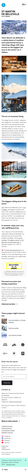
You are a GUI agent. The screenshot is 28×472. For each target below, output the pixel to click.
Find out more (10, 464)
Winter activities (14, 328)
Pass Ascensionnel (12, 250)
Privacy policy (5, 446)
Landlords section (7, 426)
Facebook (7, 438)
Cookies (4, 447)
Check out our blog (8, 304)
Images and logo (7, 428)
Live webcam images (15, 335)
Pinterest (7, 440)
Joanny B (7, 454)
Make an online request (10, 421)
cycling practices (13, 274)
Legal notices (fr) (6, 449)
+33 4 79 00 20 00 (15, 402)
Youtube (6, 442)
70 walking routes (13, 240)
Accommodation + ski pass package (17, 321)
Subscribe (7, 383)
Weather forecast (7, 432)
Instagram (7, 436)
